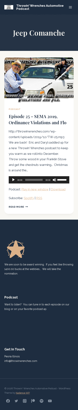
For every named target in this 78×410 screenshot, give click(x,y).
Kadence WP (23, 392)
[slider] (62, 179)
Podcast (14, 109)
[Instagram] (24, 401)
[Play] (13, 180)
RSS (39, 198)
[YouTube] (50, 401)
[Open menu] (70, 7)
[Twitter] (16, 401)
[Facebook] (8, 401)
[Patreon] (33, 401)
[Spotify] (41, 401)
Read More (18, 206)
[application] (39, 179)
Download (58, 189)
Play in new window (35, 189)
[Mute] (54, 180)
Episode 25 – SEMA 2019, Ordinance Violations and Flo (37, 119)
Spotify (29, 198)
